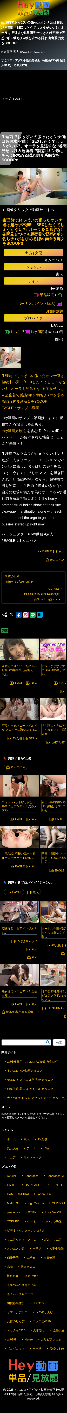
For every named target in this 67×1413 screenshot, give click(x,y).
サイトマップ (32, 1157)
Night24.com (35, 1203)
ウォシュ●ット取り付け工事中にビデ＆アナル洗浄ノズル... (19, 806)
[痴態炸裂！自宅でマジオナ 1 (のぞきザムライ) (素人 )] (19, 922)
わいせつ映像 (53, 1221)
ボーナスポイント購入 (35, 303)
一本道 (37, 1348)
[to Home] (33, 16)
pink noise (13, 1212)
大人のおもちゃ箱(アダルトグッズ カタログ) (36, 1098)
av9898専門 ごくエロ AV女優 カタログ (32, 1061)
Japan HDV (44, 1194)
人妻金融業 (56, 1248)
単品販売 (47, 294)
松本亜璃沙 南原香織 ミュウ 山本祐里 (30, 1012)
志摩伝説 (49, 1257)
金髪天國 (59, 1330)
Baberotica (32, 1176)
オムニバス (57, 560)
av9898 (12, 1339)
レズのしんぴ (44, 1312)
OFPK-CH (58, 1203)
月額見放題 (54, 310)
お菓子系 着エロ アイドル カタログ (30, 1088)
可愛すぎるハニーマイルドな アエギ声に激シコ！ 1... (19, 727)
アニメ (31, 1148)
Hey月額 (37, 331)
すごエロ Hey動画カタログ (24, 1070)
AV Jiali (12, 1176)
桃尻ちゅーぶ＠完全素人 (23, 1275)
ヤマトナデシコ (17, 1312)
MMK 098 (13, 1203)
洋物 (46, 1148)
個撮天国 (13, 1257)
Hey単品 (17, 331)
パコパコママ (16, 1348)
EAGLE (47, 551)
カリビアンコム (51, 1339)
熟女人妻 (13, 1148)
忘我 (10, 1266)
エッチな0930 (16, 1330)
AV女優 (17, 738)
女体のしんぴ (16, 1321)
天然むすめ (56, 1348)
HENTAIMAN (56, 1008)
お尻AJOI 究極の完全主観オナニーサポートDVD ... (18, 855)
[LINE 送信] (33, 615)
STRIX (33, 738)
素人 (62, 551)
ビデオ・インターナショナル (26, 1230)
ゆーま (31, 1221)
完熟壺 (31, 1257)
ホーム (11, 1139)
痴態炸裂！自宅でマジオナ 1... (19, 930)
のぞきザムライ (27, 941)
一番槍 (37, 1248)
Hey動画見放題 (14, 430)
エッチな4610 (42, 1321)
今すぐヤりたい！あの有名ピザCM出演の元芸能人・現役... (19, 670)
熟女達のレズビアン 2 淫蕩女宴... (19, 993)
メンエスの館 (16, 1248)
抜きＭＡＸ (28, 1266)
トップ (6, 98)
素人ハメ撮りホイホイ (21, 1294)
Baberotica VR (56, 1176)
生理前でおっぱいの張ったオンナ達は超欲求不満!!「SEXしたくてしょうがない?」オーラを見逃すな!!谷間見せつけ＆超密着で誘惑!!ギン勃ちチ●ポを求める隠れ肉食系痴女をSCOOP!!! (33, 232)
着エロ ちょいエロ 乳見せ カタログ (30, 1079)
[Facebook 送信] (19, 615)
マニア (11, 1157)
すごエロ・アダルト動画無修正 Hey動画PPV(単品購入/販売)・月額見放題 (33, 62)
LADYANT (58, 742)
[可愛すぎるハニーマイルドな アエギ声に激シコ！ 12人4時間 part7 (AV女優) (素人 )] (19, 719)
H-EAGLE (56, 1185)
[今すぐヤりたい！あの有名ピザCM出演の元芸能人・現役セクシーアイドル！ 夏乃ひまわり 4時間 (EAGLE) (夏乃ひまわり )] (19, 659)
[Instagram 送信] (26, 615)
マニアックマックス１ (21, 1239)
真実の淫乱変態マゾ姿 (21, 1285)
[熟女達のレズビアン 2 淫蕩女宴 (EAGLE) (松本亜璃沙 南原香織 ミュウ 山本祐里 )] (19, 985)
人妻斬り (39, 1330)
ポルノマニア (53, 1239)
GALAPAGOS (33, 1185)
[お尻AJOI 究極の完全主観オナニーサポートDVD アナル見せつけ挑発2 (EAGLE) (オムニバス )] (19, 847)
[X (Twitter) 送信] (12, 615)
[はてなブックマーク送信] (40, 615)
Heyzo (29, 1339)
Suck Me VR (53, 1212)
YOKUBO (13, 1221)
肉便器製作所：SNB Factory (25, 1303)
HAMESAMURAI (18, 1194)
